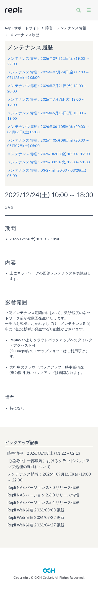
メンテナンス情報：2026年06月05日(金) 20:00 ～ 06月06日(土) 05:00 (48, 129)
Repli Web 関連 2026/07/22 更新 (35, 517)
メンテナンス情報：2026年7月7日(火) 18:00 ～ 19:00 (46, 102)
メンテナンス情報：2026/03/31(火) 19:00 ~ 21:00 (48, 162)
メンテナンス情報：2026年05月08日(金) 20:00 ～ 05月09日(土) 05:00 (48, 143)
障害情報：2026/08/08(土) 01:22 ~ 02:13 (43, 453)
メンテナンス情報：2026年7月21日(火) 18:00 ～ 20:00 (47, 88)
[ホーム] (13, 10)
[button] (89, 10)
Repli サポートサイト (22, 28)
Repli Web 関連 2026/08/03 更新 (35, 510)
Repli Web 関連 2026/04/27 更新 (35, 525)
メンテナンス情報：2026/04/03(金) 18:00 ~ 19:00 (48, 154)
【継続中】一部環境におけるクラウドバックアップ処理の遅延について (48, 463)
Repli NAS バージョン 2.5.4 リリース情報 (43, 502)
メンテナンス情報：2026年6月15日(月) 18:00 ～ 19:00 (47, 115)
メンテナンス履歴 (24, 34)
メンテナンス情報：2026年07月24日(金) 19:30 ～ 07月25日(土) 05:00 (48, 75)
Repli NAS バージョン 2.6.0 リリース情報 (43, 495)
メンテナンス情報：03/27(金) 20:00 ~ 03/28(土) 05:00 (46, 173)
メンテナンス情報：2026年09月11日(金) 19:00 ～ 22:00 (48, 61)
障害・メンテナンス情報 (65, 28)
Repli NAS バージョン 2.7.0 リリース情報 (43, 487)
